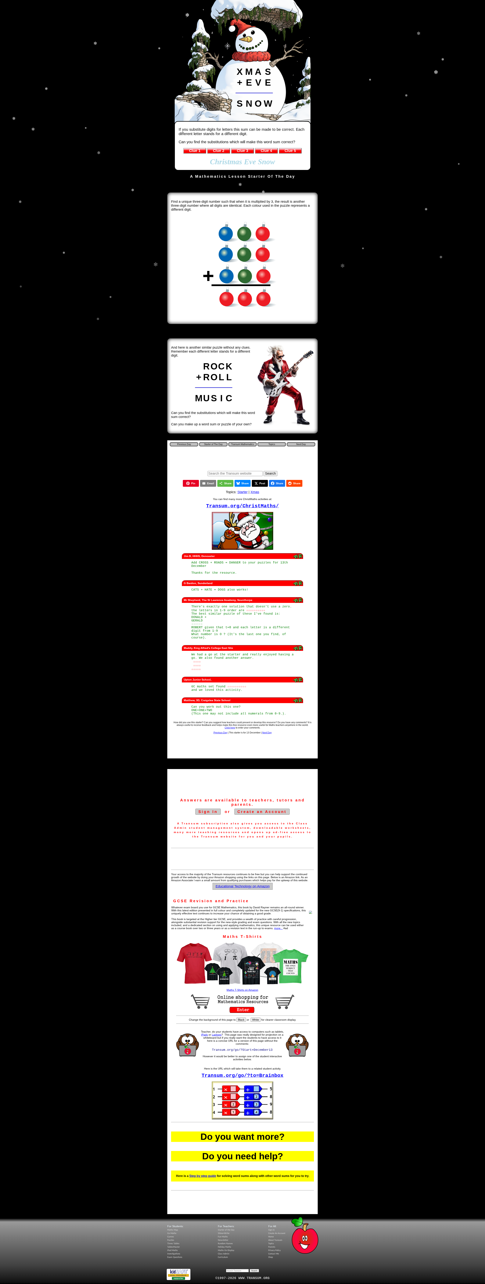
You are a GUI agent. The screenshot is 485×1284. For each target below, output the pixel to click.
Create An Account (276, 1233)
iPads (204, 1034)
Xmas (254, 492)
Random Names (225, 1244)
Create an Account (262, 812)
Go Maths (171, 1233)
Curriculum (223, 1257)
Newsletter (223, 1240)
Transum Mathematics (242, 444)
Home (271, 1237)
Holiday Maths (224, 1247)
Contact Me (273, 1254)
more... (278, 928)
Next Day (267, 732)
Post (262, 483)
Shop (270, 1257)
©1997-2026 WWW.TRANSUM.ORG (242, 1278)
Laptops (216, 1034)
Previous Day (220, 732)
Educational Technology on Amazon (243, 886)
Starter (242, 492)
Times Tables (173, 1244)
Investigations (173, 1254)
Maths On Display (226, 1250)
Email (210, 483)
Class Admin (223, 1254)
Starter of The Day (213, 444)
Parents (271, 1247)
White (255, 1019)
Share (228, 483)
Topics (271, 444)
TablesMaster (173, 1247)
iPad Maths (172, 1250)
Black (241, 1019)
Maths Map (172, 1230)
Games (170, 1237)
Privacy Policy (274, 1250)
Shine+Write (223, 1233)
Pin (193, 483)
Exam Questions (174, 1257)
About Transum (275, 1240)
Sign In (208, 812)
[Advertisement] (242, 457)
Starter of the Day (226, 1230)
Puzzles (170, 1240)
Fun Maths (223, 1237)
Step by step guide (202, 1176)
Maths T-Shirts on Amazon (242, 989)
